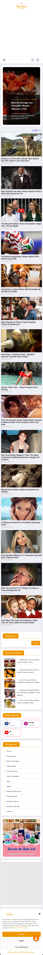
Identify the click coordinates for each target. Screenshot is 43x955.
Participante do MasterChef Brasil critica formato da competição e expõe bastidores (28, 692)
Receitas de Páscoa (12, 801)
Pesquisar (11, 636)
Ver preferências (21, 947)
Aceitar (21, 934)
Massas (9, 786)
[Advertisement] (21, 34)
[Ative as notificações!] (36, 938)
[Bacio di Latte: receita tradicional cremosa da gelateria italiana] (9, 705)
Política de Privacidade (27, 952)
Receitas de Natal (12, 796)
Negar (21, 940)
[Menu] (4, 60)
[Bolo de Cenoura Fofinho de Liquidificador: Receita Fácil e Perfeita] (9, 685)
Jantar (8, 781)
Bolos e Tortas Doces (16, 99)
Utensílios (9, 811)
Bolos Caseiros (11, 756)
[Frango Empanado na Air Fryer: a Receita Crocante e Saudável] (9, 674)
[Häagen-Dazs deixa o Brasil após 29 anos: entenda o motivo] (9, 664)
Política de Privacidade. (20, 928)
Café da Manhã (11, 766)
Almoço (9, 751)
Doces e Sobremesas (25, 99)
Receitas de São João (13, 806)
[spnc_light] (37, 60)
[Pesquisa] (32, 60)
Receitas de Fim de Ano (14, 791)
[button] (39, 914)
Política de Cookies (13, 952)
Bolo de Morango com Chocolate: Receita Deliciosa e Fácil (22, 105)
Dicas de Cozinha (12, 771)
